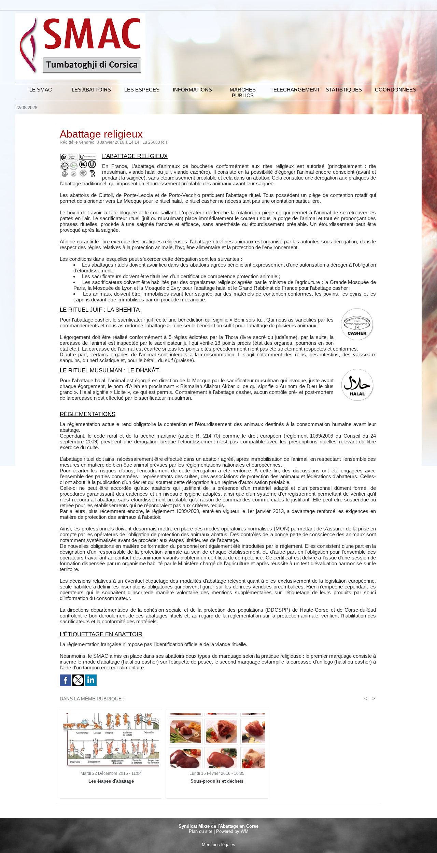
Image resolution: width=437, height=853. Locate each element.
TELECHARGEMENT (294, 90)
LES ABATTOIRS (91, 90)
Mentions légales (218, 844)
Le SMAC (40, 90)
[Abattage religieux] (78, 155)
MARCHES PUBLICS (243, 92)
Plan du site (200, 831)
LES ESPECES (141, 90)
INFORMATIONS (192, 90)
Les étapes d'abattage (111, 781)
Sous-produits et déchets (217, 781)
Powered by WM (232, 831)
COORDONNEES (395, 90)
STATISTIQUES (344, 90)
